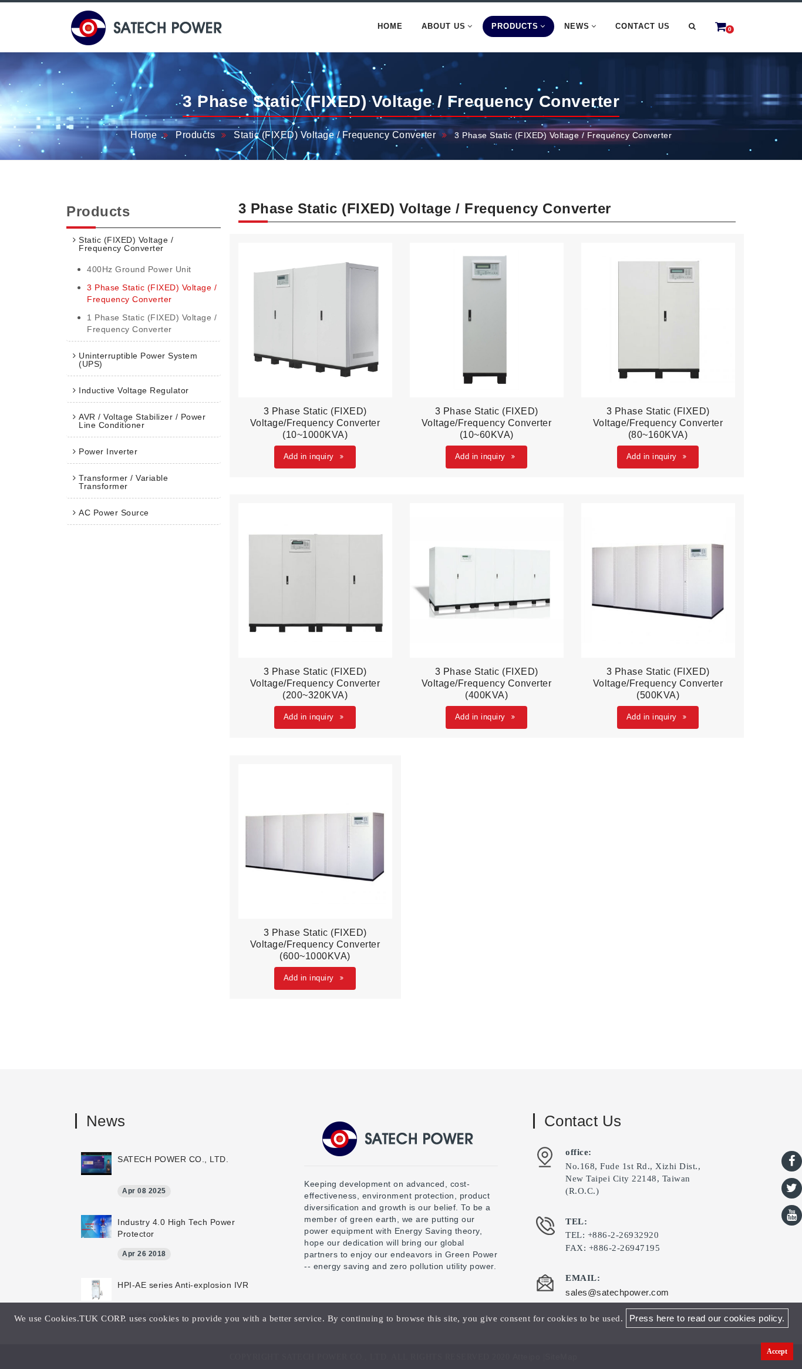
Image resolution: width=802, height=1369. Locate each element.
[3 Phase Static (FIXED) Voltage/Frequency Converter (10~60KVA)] (487, 320)
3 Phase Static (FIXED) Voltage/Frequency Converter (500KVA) (658, 683)
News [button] (576, 26)
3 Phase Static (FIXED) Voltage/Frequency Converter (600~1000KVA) (315, 944)
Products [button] (514, 26)
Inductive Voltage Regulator (134, 390)
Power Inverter (108, 451)
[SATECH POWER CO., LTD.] (149, 27)
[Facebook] (791, 1161)
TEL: (576, 1221)
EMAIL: (582, 1278)
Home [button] (390, 26)
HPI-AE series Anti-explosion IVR (182, 1285)
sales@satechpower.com (617, 1292)
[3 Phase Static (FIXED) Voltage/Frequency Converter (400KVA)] (487, 580)
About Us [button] (444, 26)
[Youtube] (791, 1215)
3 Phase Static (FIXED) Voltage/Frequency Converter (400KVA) (487, 683)
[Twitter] (791, 1188)
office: (578, 1152)
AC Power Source (114, 512)
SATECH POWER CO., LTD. (172, 1159)
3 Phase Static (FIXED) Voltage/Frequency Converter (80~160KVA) (658, 423)
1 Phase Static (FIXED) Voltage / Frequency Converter (152, 323)
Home (143, 135)
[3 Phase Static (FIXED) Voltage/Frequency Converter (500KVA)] (658, 580)
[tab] (143, 244)
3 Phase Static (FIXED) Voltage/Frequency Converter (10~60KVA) (487, 423)
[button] (692, 26)
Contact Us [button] (642, 26)
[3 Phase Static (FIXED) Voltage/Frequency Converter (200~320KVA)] (315, 580)
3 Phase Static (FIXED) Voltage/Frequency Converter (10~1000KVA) (315, 423)
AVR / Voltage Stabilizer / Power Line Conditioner (142, 421)
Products (195, 135)
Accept (777, 1351)
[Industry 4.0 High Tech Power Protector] (96, 1226)
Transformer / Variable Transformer (123, 482)
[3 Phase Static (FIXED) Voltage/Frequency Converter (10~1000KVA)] (315, 320)
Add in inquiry (309, 456)
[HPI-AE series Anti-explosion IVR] (96, 1289)
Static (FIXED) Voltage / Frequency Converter (335, 135)
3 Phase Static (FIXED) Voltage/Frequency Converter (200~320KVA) (315, 683)
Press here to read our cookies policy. (707, 1318)
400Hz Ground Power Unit (139, 269)
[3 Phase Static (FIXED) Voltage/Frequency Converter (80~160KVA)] (658, 320)
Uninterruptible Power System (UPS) (138, 360)
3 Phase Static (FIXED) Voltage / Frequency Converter (152, 293)
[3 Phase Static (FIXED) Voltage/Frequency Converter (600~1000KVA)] (315, 841)
